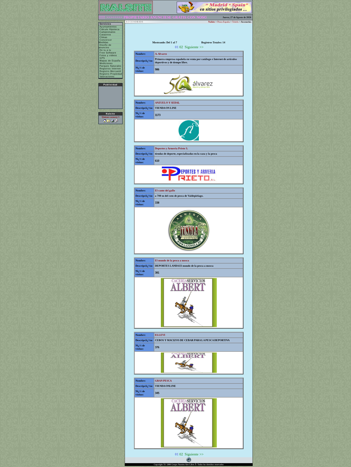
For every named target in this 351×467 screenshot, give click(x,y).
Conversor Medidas (105, 41)
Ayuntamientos (108, 26)
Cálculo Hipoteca (109, 29)
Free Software (107, 52)
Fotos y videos (108, 55)
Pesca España (223, 22)
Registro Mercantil (110, 71)
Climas (103, 37)
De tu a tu (105, 50)
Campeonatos (107, 32)
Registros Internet (110, 68)
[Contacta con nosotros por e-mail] (116, 121)
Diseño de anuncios (105, 46)
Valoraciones (107, 76)
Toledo (235, 22)
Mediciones (106, 63)
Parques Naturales (110, 66)
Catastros (105, 34)
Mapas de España (109, 60)
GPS (102, 58)
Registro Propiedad (110, 74)
